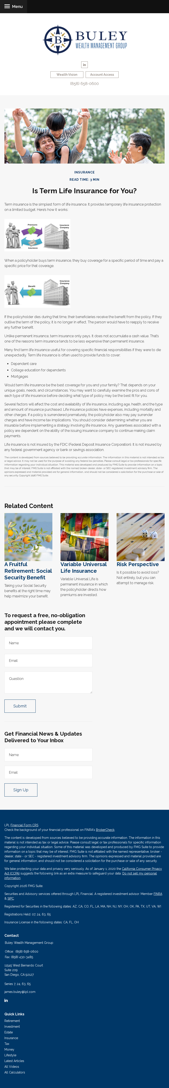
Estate (8, 1032)
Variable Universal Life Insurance (84, 567)
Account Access (102, 74)
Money (9, 1049)
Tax (6, 1044)
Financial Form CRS (24, 825)
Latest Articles (14, 1061)
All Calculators (14, 1072)
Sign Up (20, 790)
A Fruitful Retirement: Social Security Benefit (28, 571)
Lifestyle (10, 1055)
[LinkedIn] (6, 1000)
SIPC (10, 898)
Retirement (12, 1021)
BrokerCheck (105, 830)
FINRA (158, 894)
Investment (12, 1026)
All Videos (11, 1066)
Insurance (11, 1038)
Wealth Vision (67, 74)
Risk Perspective (138, 564)
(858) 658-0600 (84, 83)
